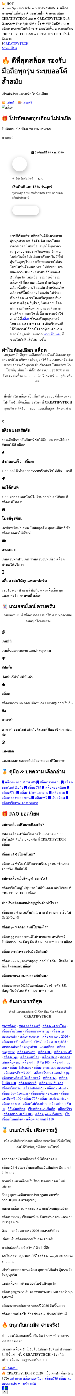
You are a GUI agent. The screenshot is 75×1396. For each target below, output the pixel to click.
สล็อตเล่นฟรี (27, 1083)
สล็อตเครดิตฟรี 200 (17, 1072)
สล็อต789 (34, 787)
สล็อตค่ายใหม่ (31, 1041)
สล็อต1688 (49, 1057)
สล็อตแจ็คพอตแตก (44, 1093)
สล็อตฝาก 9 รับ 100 (36, 1062)
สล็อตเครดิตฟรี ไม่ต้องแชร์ (21, 1078)
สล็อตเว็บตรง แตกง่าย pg (52, 1072)
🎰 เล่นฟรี (25, 102)
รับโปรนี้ (27, 210)
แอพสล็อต (47, 1047)
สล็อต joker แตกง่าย (33, 792)
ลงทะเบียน (9, 48)
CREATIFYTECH (16, 43)
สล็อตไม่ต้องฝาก (35, 1104)
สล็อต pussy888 (55, 1041)
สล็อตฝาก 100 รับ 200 (20, 782)
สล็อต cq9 (11, 1057)
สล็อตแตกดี (10, 1041)
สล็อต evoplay (30, 1036)
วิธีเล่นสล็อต (16, 1109)
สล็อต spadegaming (53, 1098)
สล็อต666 (49, 1078)
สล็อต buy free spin (15, 1093)
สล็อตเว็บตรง (11, 1088)
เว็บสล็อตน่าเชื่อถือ (41, 1109)
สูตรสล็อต (9, 1026)
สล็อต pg (58, 792)
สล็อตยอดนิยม (55, 787)
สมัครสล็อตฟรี (29, 1026)
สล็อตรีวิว (65, 1109)
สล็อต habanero (20, 1067)
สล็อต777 (30, 1098)
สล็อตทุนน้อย (29, 1057)
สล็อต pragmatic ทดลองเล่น (53, 1067)
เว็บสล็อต (58, 798)
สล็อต (26, 318)
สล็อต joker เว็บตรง (48, 1114)
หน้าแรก (16, 1378)
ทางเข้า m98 (52, 334)
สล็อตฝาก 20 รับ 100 (18, 1114)
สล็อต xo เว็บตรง (51, 1083)
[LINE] (6, 1388)
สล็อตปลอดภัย (33, 1088)
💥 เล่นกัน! (10, 102)
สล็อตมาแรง (26, 1052)
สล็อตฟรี (40, 798)
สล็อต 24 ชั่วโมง (54, 1026)
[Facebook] (3, 1388)
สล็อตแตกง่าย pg (37, 1031)
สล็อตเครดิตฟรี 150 (40, 1119)
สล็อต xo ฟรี (63, 1052)
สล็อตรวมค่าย (49, 782)
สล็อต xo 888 (11, 1104)
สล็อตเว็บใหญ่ (12, 1031)
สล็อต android (56, 1088)
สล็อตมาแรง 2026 (55, 1036)
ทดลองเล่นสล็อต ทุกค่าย (19, 1047)
